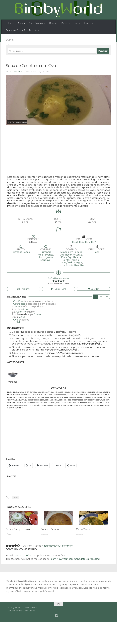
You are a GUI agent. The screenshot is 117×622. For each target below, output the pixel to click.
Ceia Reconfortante (71, 254)
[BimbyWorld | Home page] (58, 9)
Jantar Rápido (71, 260)
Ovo (15, 319)
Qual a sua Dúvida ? (15, 30)
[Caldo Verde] (93, 518)
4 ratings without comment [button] (57, 545)
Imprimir (25, 289)
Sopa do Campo (50, 529)
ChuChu (18, 301)
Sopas (21, 23)
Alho (25, 309)
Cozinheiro (16, 71)
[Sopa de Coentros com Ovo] (58, 100)
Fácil (96, 252)
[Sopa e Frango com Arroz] (23, 518)
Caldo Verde (83, 529)
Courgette (19, 304)
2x (101, 296)
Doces (64, 23)
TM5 (81, 242)
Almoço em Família (71, 252)
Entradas (10, 23)
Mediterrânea (45, 254)
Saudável (46, 260)
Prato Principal (36, 23)
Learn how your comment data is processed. (75, 559)
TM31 (75, 242)
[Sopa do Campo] (58, 518)
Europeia (46, 252)
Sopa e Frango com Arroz (20, 529)
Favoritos (34, 30)
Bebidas (53, 23)
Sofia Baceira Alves (58, 278)
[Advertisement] (58, 151)
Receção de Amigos (71, 262)
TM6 (87, 242)
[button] (53, 281)
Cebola (18, 306)
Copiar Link (60, 289)
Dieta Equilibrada (71, 257)
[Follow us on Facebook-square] (56, 615)
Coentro (21, 311)
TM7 (93, 242)
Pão (76, 23)
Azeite (37, 314)
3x (106, 296)
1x (96, 296)
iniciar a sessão (23, 555)
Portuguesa (46, 257)
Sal (18, 322)
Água (22, 317)
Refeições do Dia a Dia (71, 265)
